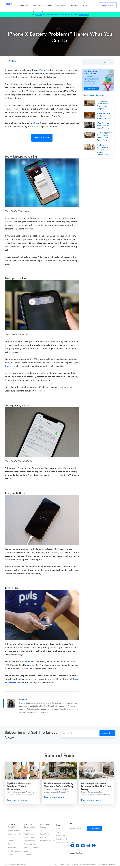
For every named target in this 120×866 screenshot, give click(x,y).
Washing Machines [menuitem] (32, 847)
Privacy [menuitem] (59, 829)
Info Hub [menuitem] (74, 5)
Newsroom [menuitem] (12, 847)
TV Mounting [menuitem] (29, 827)
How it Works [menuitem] (13, 830)
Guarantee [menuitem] (60, 835)
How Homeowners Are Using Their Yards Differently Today (58, 785)
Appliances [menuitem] (28, 834)
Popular (92, 95)
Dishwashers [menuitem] (29, 840)
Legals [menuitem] (58, 825)
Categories (100, 95)
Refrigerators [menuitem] (29, 837)
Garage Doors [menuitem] (30, 830)
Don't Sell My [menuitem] (62, 839)
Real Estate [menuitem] (61, 5)
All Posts (13, 60)
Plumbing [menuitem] (28, 854)
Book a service (107, 5)
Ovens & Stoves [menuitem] (30, 844)
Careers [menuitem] (11, 840)
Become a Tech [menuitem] (14, 834)
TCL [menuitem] (42, 830)
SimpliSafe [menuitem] (44, 834)
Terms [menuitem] (58, 832)
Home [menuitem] (10, 854)
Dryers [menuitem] (27, 851)
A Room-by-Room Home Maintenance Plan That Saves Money (96, 786)
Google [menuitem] (43, 827)
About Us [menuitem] (11, 827)
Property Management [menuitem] (42, 5)
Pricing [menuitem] (85, 5)
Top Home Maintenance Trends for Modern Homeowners (19, 786)
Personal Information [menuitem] (65, 842)
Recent (85, 95)
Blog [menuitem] (9, 844)
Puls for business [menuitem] (47, 840)
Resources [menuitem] (28, 824)
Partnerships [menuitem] (44, 824)
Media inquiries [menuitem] (14, 851)
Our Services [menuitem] (22, 5)
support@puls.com (77, 853)
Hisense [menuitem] (43, 837)
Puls (54, 647)
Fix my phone (42, 137)
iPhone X (43, 70)
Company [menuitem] (11, 824)
